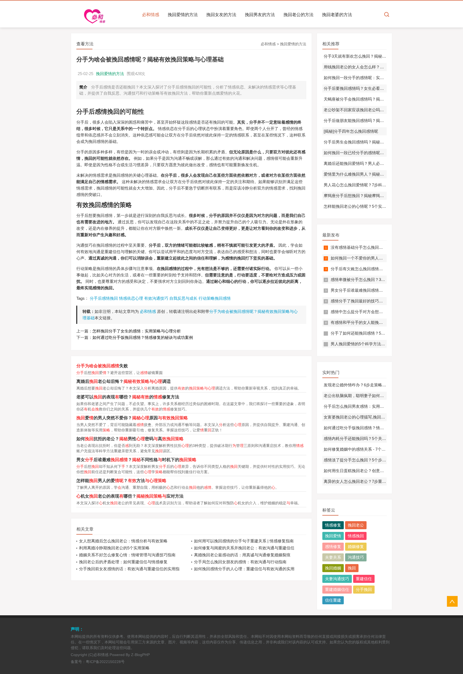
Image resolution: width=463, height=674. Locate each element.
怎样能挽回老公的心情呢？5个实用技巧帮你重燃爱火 (371, 206)
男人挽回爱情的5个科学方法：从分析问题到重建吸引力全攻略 (386, 344)
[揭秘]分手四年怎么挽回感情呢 (351, 131)
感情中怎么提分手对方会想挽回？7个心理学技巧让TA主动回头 (386, 311)
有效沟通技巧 (156, 298)
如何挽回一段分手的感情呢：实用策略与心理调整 (368, 77)
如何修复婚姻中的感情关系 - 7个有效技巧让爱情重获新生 (375, 449)
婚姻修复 (356, 546)
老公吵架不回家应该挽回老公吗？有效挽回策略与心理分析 (376, 110)
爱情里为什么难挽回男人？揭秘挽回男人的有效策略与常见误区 (380, 174)
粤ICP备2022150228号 (105, 662)
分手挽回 (364, 589)
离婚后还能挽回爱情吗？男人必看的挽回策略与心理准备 (374, 163)
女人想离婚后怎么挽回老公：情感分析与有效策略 (123, 541)
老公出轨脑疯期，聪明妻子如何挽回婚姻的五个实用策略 (374, 395)
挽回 (352, 568)
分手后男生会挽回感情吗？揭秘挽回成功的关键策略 (370, 142)
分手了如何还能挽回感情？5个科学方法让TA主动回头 (378, 333)
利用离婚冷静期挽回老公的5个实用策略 (114, 548)
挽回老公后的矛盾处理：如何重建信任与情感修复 (123, 562)
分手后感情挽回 (104, 298)
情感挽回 (356, 536)
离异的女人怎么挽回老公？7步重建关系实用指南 (367, 481)
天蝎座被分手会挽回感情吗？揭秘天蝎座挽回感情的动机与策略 (380, 99)
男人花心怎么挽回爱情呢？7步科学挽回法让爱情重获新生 (375, 185)
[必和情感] (96, 16)
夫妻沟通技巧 (337, 578)
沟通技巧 (356, 557)
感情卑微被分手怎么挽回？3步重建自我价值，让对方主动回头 (386, 279)
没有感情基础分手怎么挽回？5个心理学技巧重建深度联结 (382, 247)
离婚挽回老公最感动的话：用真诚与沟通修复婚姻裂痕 (242, 555)
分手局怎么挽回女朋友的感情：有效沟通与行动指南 (240, 562)
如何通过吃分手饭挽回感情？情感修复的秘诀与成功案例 (142, 337)
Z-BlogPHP (140, 655)
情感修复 (333, 525)
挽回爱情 (333, 536)
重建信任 (364, 578)
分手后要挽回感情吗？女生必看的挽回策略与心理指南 (372, 88)
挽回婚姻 (333, 568)
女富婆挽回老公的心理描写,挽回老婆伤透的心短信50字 (372, 417)
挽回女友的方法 (221, 14)
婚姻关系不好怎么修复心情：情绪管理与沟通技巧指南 (127, 555)
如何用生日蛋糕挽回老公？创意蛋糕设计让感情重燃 (370, 470)
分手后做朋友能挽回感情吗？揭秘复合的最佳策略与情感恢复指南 (382, 120)
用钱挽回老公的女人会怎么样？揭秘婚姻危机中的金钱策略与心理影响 (386, 67)
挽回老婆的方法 (337, 14)
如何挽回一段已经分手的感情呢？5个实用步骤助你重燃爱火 (377, 152)
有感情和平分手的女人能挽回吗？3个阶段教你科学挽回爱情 (384, 322)
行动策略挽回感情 (215, 298)
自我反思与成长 (183, 298)
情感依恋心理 (131, 298)
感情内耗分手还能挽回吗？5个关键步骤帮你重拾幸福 (371, 438)
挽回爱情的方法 (183, 14)
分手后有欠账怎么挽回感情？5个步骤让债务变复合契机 (380, 268)
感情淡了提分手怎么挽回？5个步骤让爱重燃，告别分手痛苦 (377, 460)
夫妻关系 (333, 557)
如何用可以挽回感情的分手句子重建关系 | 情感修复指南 (244, 541)
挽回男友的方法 (260, 14)
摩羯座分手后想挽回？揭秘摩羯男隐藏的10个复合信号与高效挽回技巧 (386, 195)
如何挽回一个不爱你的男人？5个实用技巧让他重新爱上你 (382, 258)
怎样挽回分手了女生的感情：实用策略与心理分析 (136, 331)
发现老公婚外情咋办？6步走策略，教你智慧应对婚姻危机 (375, 385)
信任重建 (333, 600)
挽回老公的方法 (298, 14)
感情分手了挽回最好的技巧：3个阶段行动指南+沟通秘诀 (381, 301)
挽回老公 (356, 525)
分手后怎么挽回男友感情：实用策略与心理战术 (366, 406)
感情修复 (333, 546)
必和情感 (150, 14)
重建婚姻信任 (337, 589)
